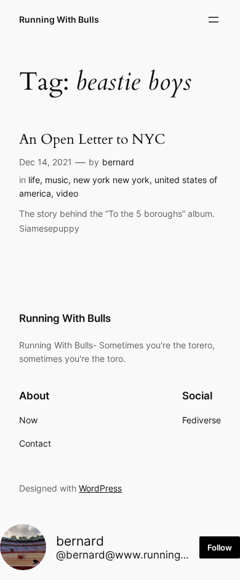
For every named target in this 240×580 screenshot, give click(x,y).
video (67, 193)
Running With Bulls (59, 19)
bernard (118, 162)
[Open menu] (213, 19)
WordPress (100, 488)
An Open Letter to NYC (92, 139)
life (34, 179)
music (56, 179)
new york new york (111, 179)
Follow (219, 547)
